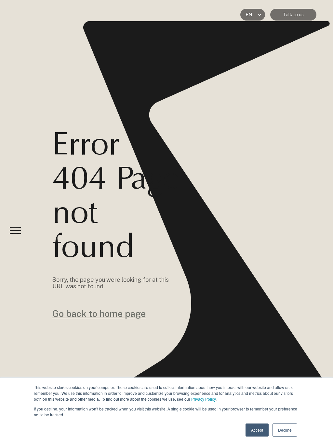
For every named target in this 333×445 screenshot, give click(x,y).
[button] (252, 15)
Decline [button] (285, 430)
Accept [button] (257, 430)
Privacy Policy (203, 399)
